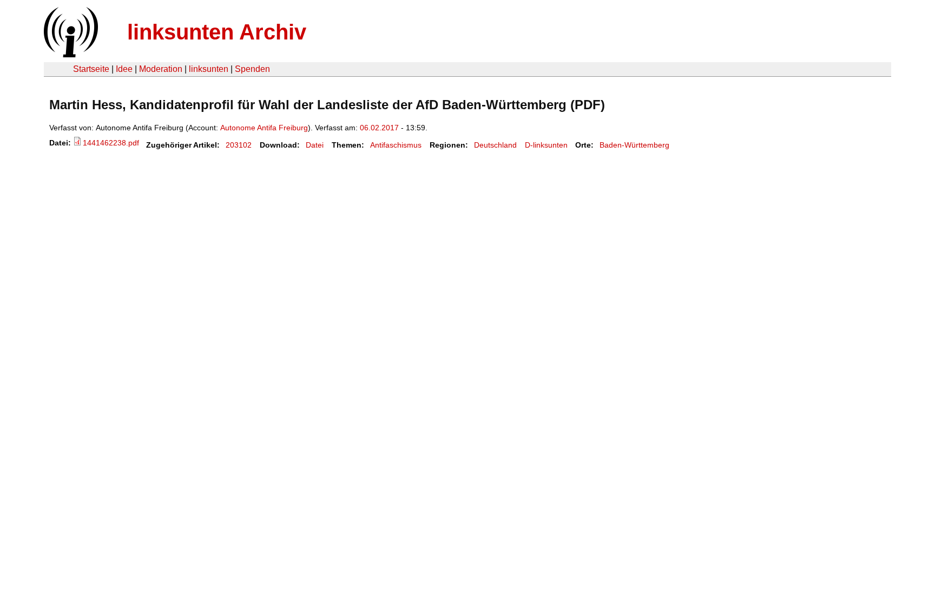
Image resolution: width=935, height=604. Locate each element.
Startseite (91, 69)
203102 (239, 145)
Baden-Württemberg (634, 145)
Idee (124, 69)
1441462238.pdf (111, 142)
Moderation (160, 69)
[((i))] (69, 54)
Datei (315, 145)
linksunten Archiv (216, 32)
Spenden (252, 69)
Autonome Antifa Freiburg (264, 127)
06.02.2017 (379, 127)
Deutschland (495, 145)
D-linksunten (546, 145)
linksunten (208, 69)
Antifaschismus (396, 145)
